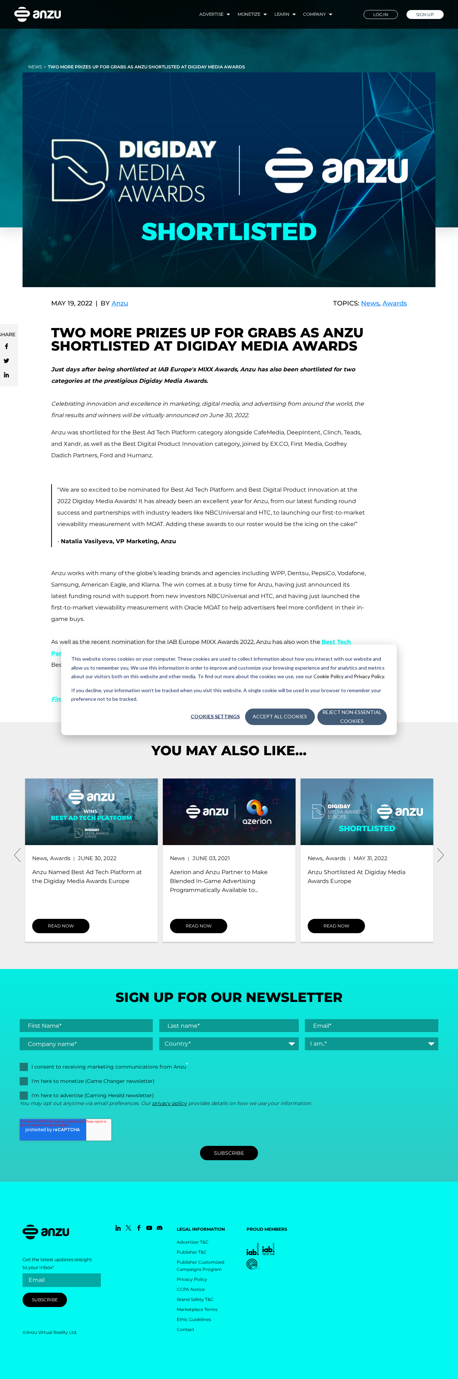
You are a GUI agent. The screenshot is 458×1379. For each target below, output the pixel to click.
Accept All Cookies (280, 716)
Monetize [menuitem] (249, 14)
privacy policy (169, 1103)
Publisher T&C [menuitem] (192, 1252)
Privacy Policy (369, 676)
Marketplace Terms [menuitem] (197, 1309)
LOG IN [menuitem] (380, 14)
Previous (18, 855)
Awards (395, 303)
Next (440, 855)
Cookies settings (215, 716)
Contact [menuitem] (185, 1329)
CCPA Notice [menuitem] (191, 1289)
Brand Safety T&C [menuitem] (195, 1299)
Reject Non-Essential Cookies (351, 716)
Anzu (120, 303)
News (35, 66)
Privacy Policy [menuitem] (192, 1279)
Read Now (61, 926)
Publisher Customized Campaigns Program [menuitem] (200, 1265)
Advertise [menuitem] (211, 14)
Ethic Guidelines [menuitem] (194, 1319)
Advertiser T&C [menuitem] (193, 1242)
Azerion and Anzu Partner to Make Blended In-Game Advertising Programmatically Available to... (219, 881)
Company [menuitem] (314, 14)
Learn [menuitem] (281, 14)
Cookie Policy (328, 676)
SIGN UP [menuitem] (425, 14)
